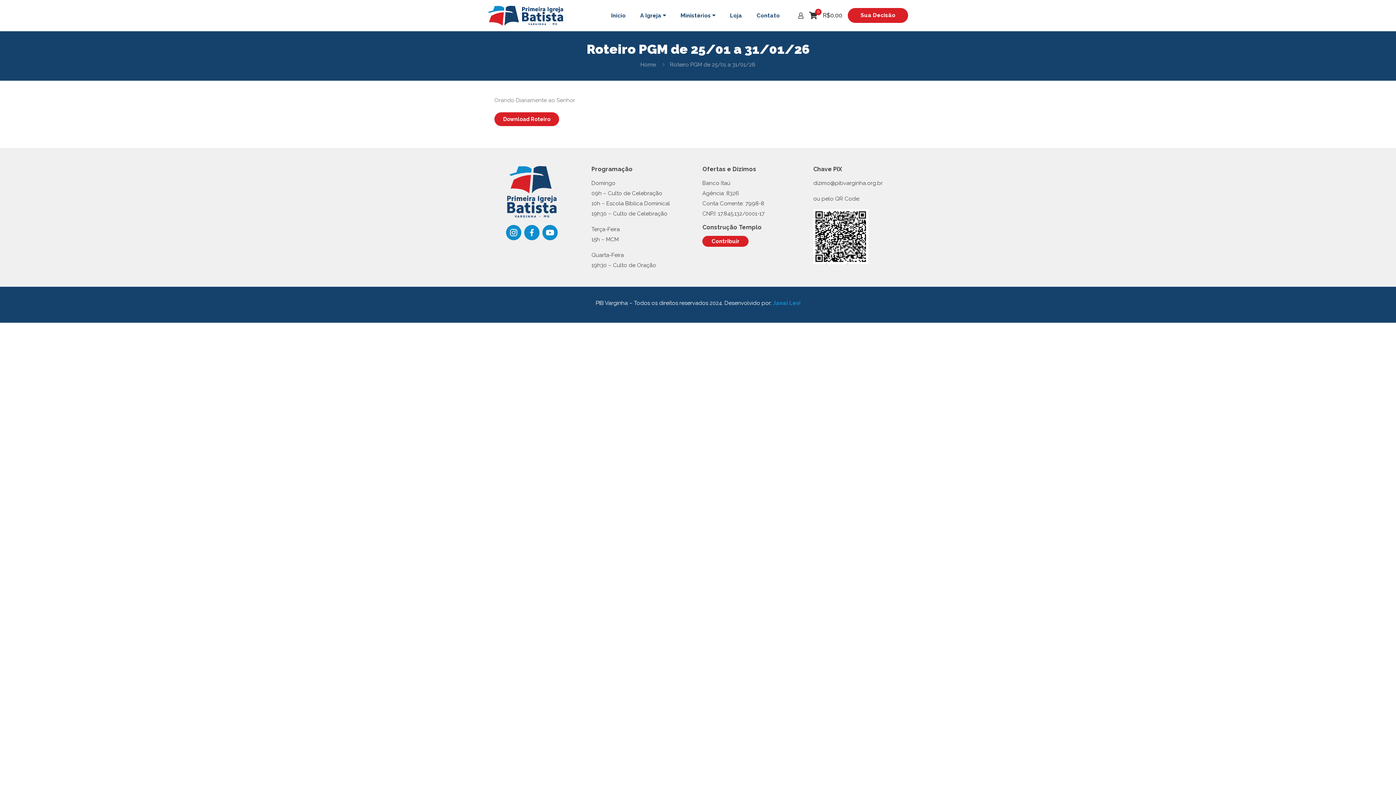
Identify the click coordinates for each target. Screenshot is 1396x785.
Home (648, 64)
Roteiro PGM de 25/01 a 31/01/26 (712, 64)
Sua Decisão (878, 15)
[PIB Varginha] (525, 15)
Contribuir (725, 241)
